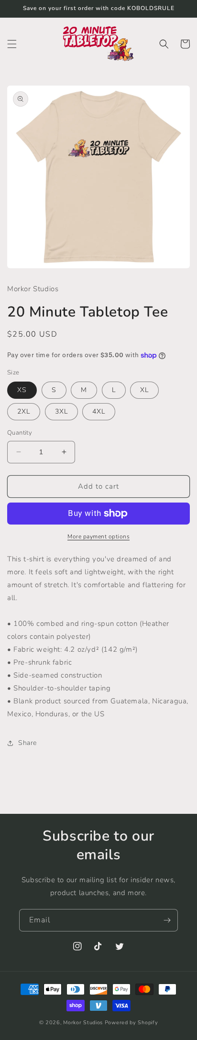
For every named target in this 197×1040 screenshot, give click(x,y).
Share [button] (27, 742)
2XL (23, 411)
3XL (61, 411)
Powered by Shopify (131, 1022)
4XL (98, 411)
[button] (11, 44)
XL (144, 389)
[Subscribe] (166, 920)
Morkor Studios (83, 1022)
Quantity (19, 432)
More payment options (98, 536)
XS (22, 389)
